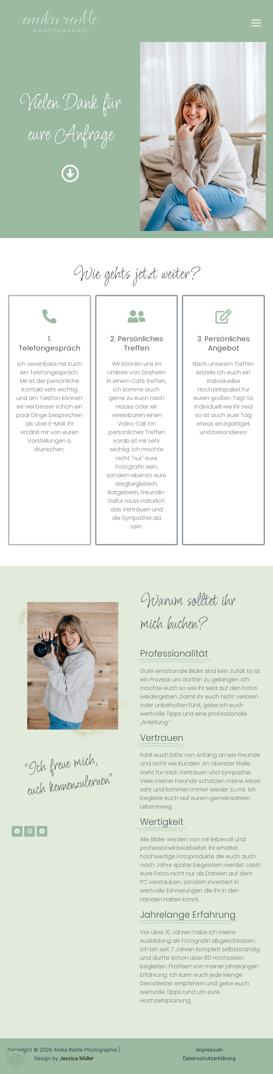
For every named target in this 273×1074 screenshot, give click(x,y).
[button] (15, 1058)
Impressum (209, 1050)
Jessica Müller (76, 1058)
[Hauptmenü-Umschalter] (256, 23)
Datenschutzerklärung (209, 1058)
